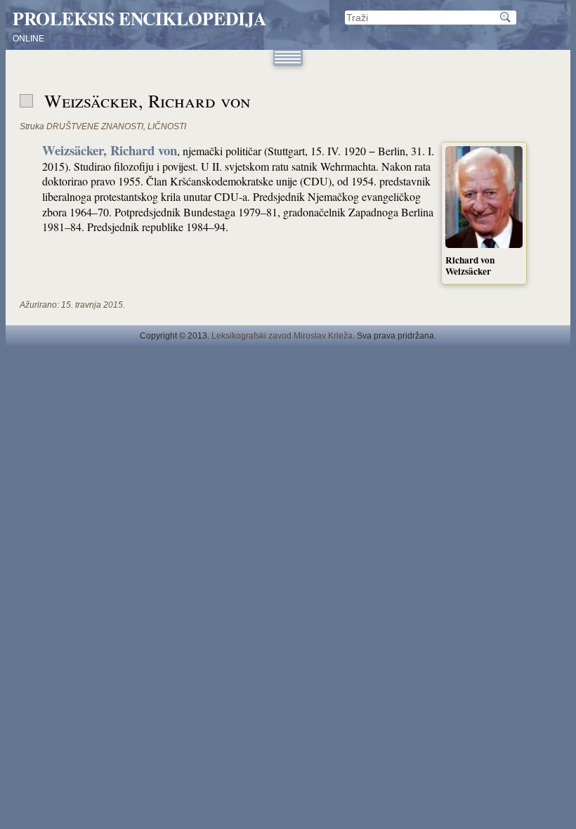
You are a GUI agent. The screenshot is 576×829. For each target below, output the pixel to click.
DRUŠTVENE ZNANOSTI (94, 126)
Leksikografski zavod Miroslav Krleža (282, 336)
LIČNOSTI (167, 126)
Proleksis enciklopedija (139, 18)
